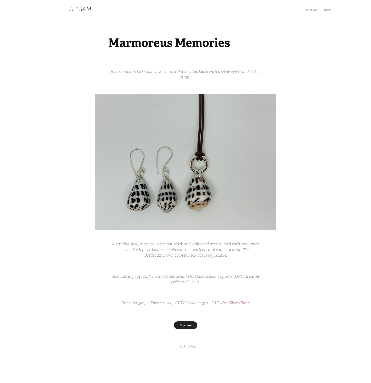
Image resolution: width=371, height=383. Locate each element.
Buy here (185, 325)
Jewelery (312, 10)
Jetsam (80, 9)
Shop (327, 10)
